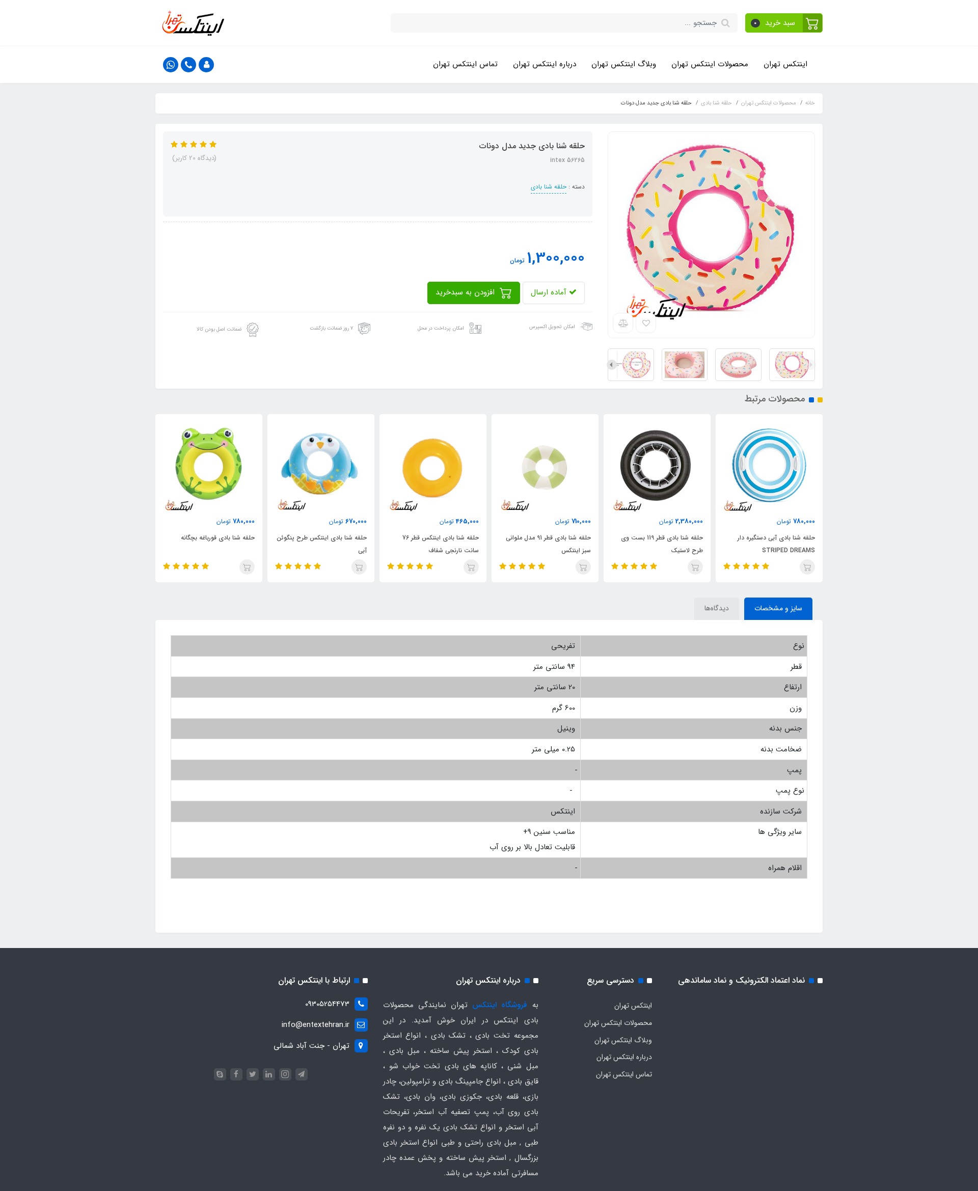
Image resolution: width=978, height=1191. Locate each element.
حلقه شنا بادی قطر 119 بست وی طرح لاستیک (662, 544)
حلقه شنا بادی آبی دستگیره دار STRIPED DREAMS (776, 544)
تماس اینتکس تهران (465, 64)
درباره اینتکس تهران (544, 64)
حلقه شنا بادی (548, 187)
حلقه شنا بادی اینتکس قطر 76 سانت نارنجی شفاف (440, 544)
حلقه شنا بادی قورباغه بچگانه (218, 538)
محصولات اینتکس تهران (709, 64)
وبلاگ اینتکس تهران (623, 64)
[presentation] (811, 365)
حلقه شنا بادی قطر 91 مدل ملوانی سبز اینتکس (548, 544)
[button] (784, 23)
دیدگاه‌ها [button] (716, 608)
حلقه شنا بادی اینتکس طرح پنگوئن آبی (322, 544)
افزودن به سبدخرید (466, 292)
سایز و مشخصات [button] (778, 608)
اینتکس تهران (785, 64)
